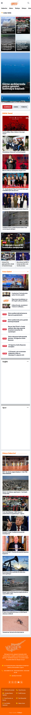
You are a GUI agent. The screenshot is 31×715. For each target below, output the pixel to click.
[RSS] (21, 682)
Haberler (4, 8)
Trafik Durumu (22, 693)
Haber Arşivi (21, 703)
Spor (4, 408)
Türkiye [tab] (24, 107)
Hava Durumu (22, 690)
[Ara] (28, 3)
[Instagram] (15, 682)
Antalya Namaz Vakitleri (7, 694)
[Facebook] (9, 682)
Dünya (24, 8)
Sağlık (5, 362)
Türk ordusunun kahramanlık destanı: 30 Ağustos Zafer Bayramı (17, 338)
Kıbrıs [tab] (16, 107)
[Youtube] (18, 682)
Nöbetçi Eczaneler (9, 690)
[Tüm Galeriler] (28, 271)
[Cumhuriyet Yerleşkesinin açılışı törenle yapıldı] (6, 294)
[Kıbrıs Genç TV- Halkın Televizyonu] (15, 3)
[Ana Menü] (2, 3)
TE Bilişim (19, 712)
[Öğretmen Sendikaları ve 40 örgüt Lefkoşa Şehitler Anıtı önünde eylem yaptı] (6, 300)
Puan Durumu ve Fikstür (7, 699)
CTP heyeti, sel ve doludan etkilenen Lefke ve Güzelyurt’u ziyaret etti (17, 353)
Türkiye (17, 8)
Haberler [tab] (7, 107)
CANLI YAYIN (7, 13)
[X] (12, 682)
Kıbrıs (11, 8)
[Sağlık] (28, 361)
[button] (28, 98)
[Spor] (28, 407)
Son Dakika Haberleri (6, 704)
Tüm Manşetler (22, 698)
